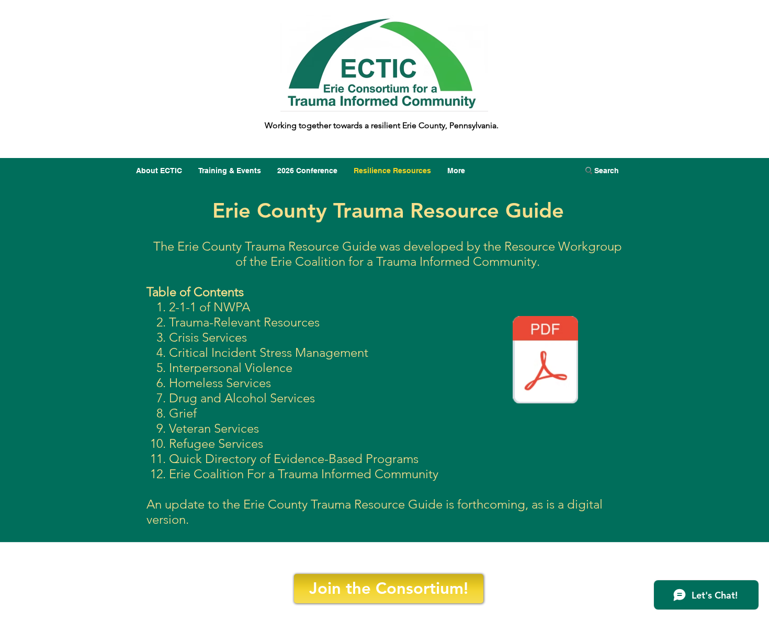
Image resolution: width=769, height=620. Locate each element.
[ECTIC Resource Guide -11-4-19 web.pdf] (545, 361)
